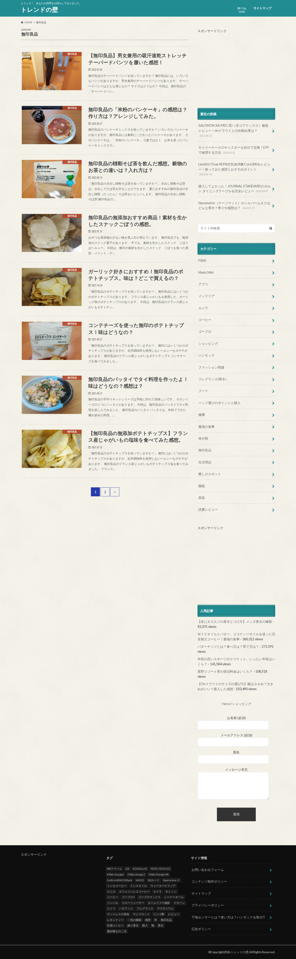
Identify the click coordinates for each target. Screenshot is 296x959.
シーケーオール (174, 897)
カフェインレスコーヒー (134, 891)
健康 (201, 415)
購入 (145, 925)
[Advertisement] (236, 65)
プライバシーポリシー (207, 905)
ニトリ (111, 908)
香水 (160, 925)
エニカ (111, 891)
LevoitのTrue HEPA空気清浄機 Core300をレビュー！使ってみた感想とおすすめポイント (234, 169)
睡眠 (201, 486)
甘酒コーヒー (115, 925)
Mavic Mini (205, 272)
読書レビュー (208, 509)
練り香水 (133, 925)
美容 (201, 498)
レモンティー (115, 920)
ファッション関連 (211, 367)
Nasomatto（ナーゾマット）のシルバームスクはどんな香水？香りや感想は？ (234, 205)
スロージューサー (133, 903)
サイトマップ (262, 8)
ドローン (179, 903)
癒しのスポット (209, 474)
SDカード (153, 880)
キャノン (170, 891)
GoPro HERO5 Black (119, 880)
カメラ (203, 308)
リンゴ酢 (158, 914)
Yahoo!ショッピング (236, 704)
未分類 (203, 438)
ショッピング (208, 343)
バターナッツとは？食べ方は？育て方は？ (228, 646)
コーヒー (204, 320)
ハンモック (206, 355)
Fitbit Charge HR (159, 874)
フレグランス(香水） (213, 379)
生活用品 (204, 462)
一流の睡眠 (134, 920)
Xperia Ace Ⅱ (171, 880)
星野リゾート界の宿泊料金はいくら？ (225, 671)
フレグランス (145, 908)
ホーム (241, 9)
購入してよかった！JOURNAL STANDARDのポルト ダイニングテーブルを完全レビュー (234, 188)
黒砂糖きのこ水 (116, 931)
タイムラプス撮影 (159, 903)
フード (203, 391)
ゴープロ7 (128, 897)
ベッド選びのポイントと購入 (219, 403)
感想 (148, 920)
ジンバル (112, 903)
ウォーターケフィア (163, 885)
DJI (127, 868)
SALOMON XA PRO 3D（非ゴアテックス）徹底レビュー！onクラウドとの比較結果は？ (233, 130)
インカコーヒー (116, 885)
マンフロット (141, 914)
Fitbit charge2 (115, 874)
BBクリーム (114, 868)
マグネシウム (165, 908)
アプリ (203, 284)
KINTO (140, 880)
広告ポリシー (201, 929)
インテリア (206, 296)
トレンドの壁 (39, 9)
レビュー (173, 914)
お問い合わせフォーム (207, 870)
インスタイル (138, 885)
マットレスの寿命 (118, 914)
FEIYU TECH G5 (160, 868)
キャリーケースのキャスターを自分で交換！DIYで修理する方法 (233, 149)
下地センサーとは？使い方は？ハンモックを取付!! (228, 917)
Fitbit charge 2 (136, 874)
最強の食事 (206, 427)
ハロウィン (126, 908)
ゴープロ (204, 331)
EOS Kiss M (140, 868)
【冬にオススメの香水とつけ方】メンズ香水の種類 (234, 621)
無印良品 (204, 450)
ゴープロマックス (149, 897)
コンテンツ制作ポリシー (209, 881)
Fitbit (202, 260)
